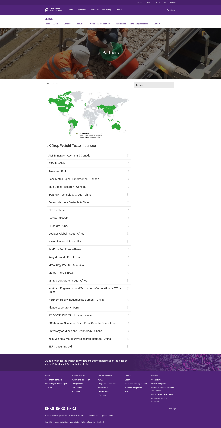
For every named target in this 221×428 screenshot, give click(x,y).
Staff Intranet (76, 387)
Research (82, 10)
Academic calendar (106, 387)
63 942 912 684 (78, 416)
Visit (126, 391)
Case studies (121, 24)
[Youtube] (63, 408)
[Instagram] (69, 408)
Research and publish (133, 387)
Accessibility (74, 422)
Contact (173, 2)
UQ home (140, 2)
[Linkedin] (52, 408)
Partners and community (101, 10)
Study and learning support (136, 384)
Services (67, 24)
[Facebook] (47, 408)
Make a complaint (158, 384)
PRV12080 (109, 416)
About (119, 10)
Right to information (88, 422)
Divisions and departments (162, 394)
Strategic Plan (77, 384)
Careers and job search (80, 380)
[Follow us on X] (58, 408)
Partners (139, 85)
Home (47, 24)
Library (127, 380)
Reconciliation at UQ (77, 364)
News (149, 2)
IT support (75, 391)
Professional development (99, 24)
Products (79, 24)
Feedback (100, 422)
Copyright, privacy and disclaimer (56, 422)
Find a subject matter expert (56, 384)
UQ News (48, 387)
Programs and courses (107, 384)
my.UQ (100, 380)
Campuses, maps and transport (160, 399)
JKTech (49, 19)
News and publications (139, 24)
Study (70, 10)
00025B (95, 416)
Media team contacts (53, 380)
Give (165, 2)
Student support (104, 391)
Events (157, 2)
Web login (172, 409)
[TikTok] (74, 408)
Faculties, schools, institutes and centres (162, 389)
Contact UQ (156, 380)
